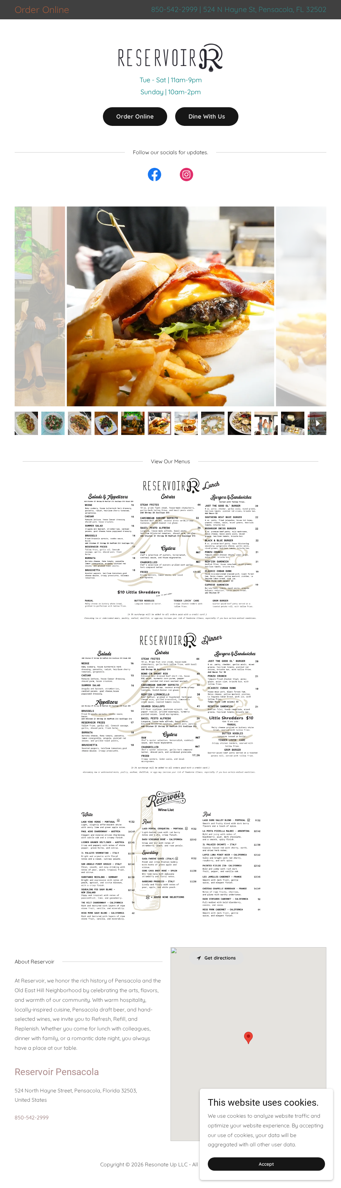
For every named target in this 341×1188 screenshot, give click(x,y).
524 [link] (209, 9)
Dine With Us (206, 116)
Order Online (135, 116)
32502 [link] (316, 9)
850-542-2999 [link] (174, 9)
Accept (266, 1164)
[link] (170, 27)
